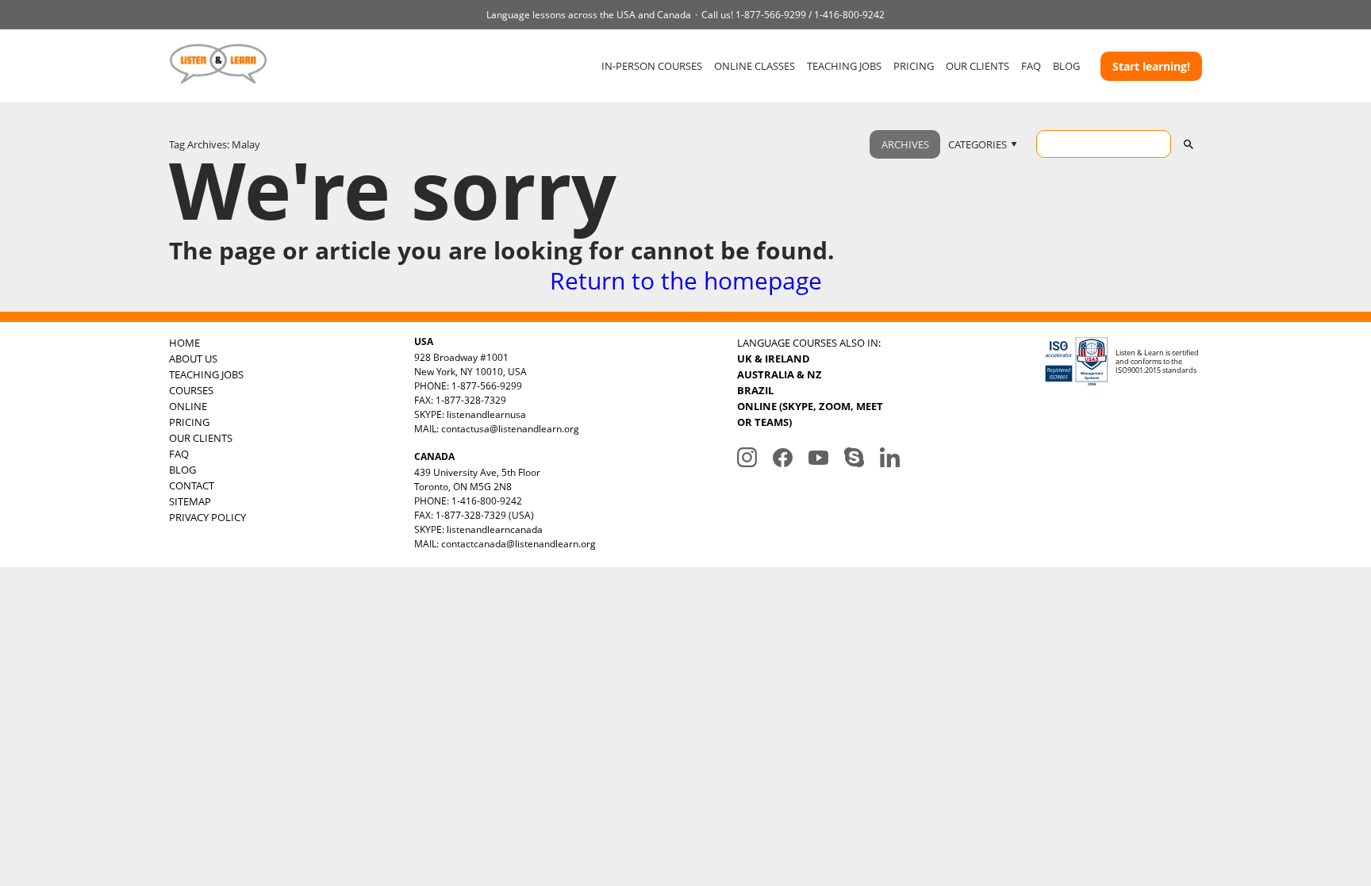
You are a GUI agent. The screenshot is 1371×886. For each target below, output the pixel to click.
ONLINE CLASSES (754, 66)
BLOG (1066, 66)
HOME (184, 343)
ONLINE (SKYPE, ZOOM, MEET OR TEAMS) (810, 414)
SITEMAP (190, 501)
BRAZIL (755, 390)
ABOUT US (193, 358)
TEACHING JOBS (844, 66)
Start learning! (1151, 66)
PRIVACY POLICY (207, 517)
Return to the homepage (686, 280)
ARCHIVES (905, 144)
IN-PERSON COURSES (651, 66)
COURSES (191, 390)
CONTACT (191, 485)
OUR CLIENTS (977, 66)
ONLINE (188, 406)
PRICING (913, 66)
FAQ (1031, 66)
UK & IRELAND (773, 358)
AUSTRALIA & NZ (779, 374)
